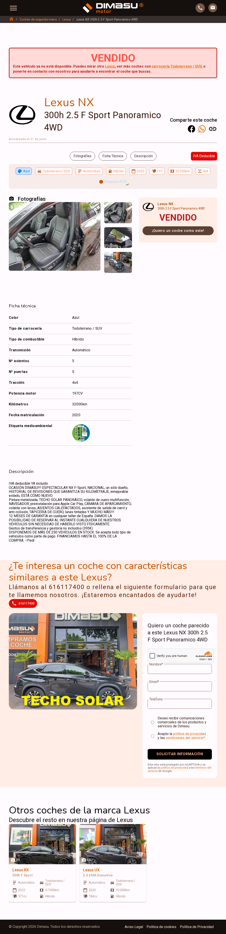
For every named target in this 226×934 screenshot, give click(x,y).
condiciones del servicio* (185, 738)
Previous (110, 210)
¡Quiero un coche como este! (178, 231)
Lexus (66, 19)
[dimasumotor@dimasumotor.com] (212, 7)
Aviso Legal (134, 927)
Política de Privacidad (197, 927)
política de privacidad (189, 734)
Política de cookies (161, 927)
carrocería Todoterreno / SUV (177, 66)
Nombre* (156, 664)
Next (125, 210)
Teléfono (156, 699)
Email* (154, 682)
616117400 (26, 603)
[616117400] (200, 8)
